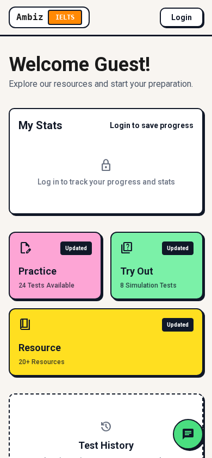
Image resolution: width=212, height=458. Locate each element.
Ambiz (45, 17)
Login (181, 17)
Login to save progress (152, 125)
